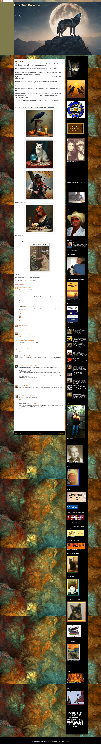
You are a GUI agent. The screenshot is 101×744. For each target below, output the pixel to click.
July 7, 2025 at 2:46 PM (26, 332)
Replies (21, 313)
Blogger (67, 741)
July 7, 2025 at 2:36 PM (29, 316)
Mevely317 (21, 385)
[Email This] (29, 280)
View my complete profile (72, 250)
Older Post (60, 433)
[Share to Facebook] (33, 280)
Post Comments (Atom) (42, 437)
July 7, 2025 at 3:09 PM (29, 348)
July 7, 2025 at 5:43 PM (28, 385)
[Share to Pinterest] (35, 280)
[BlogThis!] (31, 280)
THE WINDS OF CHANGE (77, 343)
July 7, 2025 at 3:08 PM (29, 340)
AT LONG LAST (75, 393)
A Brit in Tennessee (23, 365)
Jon (75, 242)
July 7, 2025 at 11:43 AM (26, 287)
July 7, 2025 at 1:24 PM (29, 306)
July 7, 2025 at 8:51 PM (30, 395)
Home (39, 433)
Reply (20, 290)
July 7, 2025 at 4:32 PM (32, 365)
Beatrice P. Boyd (22, 395)
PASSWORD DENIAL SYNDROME (79, 378)
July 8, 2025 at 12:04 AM (31, 403)
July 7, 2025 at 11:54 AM (29, 294)
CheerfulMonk (22, 340)
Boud (20, 287)
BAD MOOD (74, 336)
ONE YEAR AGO (75, 358)
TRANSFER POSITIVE (77, 329)
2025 (73, 364)
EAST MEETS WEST (76, 350)
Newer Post (18, 433)
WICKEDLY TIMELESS (77, 385)
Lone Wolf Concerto (27, 5)
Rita (19, 355)
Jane (20, 325)
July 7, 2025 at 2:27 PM (26, 325)
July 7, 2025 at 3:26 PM (25, 355)
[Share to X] (32, 280)
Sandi (23, 316)
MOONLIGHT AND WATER (73, 185)
